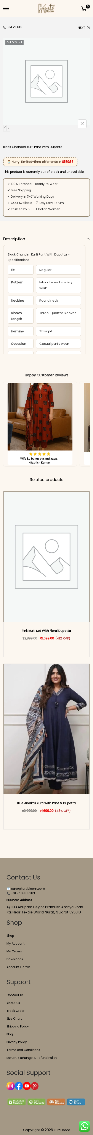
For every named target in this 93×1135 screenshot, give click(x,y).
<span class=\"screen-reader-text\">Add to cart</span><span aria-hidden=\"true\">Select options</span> (48, 647)
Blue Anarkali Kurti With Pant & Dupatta (46, 803)
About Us (13, 1003)
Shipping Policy (17, 1026)
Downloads (14, 959)
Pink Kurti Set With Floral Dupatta (46, 631)
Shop (10, 935)
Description (14, 239)
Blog (9, 1034)
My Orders (14, 951)
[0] (84, 8)
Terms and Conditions (23, 1050)
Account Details (18, 967)
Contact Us (15, 995)
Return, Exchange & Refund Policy (31, 1058)
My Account (15, 943)
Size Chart (14, 1018)
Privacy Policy (16, 1042)
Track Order (15, 1011)
